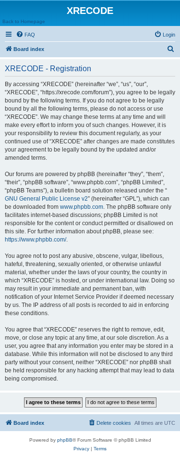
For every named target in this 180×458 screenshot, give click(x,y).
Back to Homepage (23, 21)
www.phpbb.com (81, 207)
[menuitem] (25, 34)
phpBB (64, 440)
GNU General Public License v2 (46, 198)
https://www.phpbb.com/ (35, 239)
